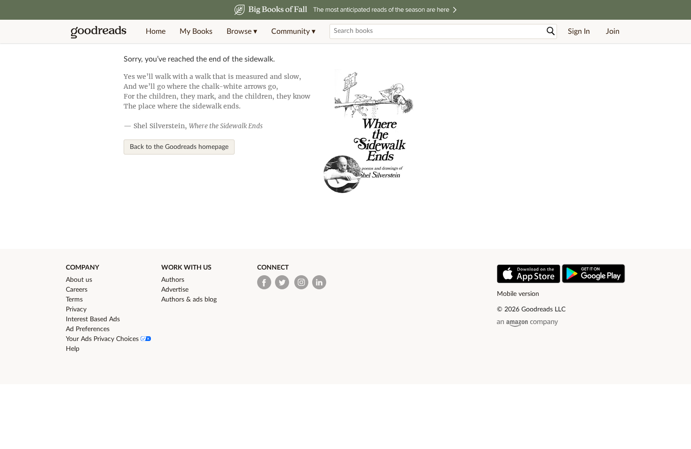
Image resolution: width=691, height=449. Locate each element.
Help (72, 349)
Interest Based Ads (93, 319)
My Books (196, 31)
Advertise (174, 289)
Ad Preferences (88, 329)
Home (155, 31)
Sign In (579, 31)
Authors (172, 280)
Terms (74, 299)
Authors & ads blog (189, 299)
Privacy (76, 309)
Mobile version (518, 294)
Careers (76, 289)
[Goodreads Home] (99, 31)
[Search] (551, 31)
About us (79, 280)
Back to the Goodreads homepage (179, 147)
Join (613, 31)
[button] (242, 31)
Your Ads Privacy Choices (103, 339)
